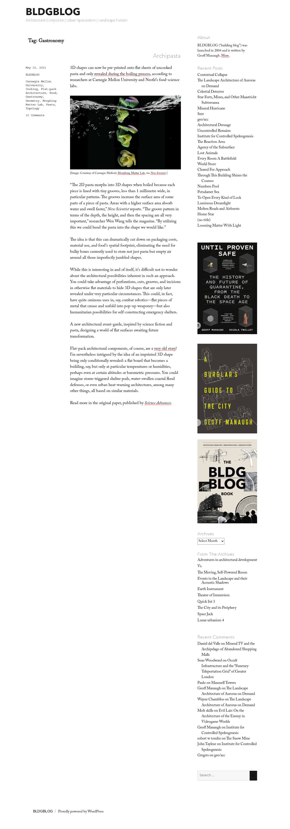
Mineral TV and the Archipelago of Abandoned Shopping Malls (228, 650)
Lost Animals (207, 153)
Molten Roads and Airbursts (218, 209)
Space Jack (205, 614)
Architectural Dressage (214, 125)
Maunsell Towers (223, 683)
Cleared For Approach (213, 170)
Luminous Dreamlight (214, 203)
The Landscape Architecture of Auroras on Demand (226, 83)
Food (52, 93)
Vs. (199, 566)
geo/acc (202, 120)
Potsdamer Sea (208, 192)
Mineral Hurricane (211, 109)
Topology (32, 108)
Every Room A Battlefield (216, 159)
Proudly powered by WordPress (81, 812)
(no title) (204, 220)
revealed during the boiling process (122, 74)
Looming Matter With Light (219, 226)
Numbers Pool (208, 187)
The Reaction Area (211, 142)
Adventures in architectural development (227, 560)
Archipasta (167, 55)
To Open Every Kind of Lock (219, 198)
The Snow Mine (238, 739)
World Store (206, 164)
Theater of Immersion (213, 595)
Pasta (50, 104)
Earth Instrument (210, 589)
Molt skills (205, 711)
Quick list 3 (206, 602)
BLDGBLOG (53, 12)
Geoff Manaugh (209, 689)
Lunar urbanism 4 (210, 620)
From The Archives (215, 554)
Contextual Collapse (212, 75)
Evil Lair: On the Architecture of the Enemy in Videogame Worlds (223, 716)
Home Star (205, 215)
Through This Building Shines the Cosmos (222, 179)
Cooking (32, 89)
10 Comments (35, 115)
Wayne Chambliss (210, 700)
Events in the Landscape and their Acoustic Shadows (222, 581)
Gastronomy (34, 96)
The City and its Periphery (217, 608)
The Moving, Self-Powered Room (222, 573)
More (225, 56)
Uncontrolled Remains (214, 131)
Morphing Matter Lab (131, 173)
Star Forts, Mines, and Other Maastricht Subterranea (226, 100)
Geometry (32, 100)
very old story (165, 349)
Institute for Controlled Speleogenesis (225, 136)
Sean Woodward (209, 661)
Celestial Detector (210, 92)
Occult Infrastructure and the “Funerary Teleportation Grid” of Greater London (225, 669)
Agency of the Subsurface (216, 148)
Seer (200, 114)
